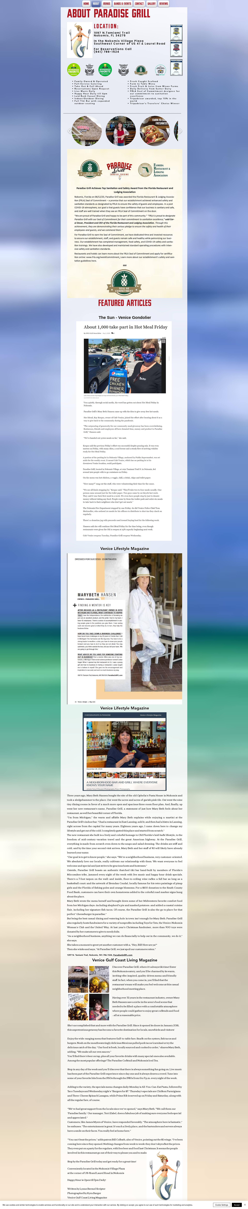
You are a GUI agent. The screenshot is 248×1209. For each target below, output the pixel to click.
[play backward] (69, 131)
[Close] (244, 1205)
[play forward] (180, 131)
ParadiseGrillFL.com (122, 955)
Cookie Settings (221, 1205)
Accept (237, 1205)
